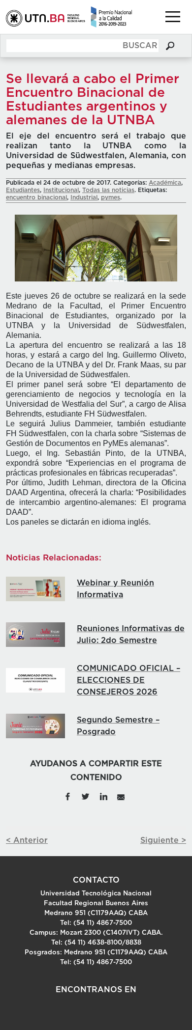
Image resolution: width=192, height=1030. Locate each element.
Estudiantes (23, 190)
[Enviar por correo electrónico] (121, 796)
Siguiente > (163, 840)
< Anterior (27, 840)
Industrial (83, 197)
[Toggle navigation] (173, 16)
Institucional (61, 190)
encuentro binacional (36, 197)
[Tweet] (85, 796)
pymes (110, 197)
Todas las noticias (108, 190)
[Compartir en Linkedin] (103, 796)
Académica (165, 183)
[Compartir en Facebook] (67, 796)
